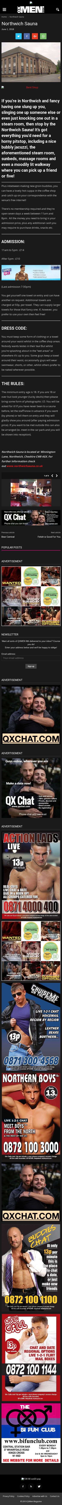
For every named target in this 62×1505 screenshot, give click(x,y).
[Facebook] (23, 1486)
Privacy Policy (8, 1496)
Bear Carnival (8, 536)
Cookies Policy (23, 1496)
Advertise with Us (39, 1496)
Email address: (9, 654)
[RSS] (31, 1486)
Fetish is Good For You (49, 536)
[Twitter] (39, 1486)
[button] (58, 9)
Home (4, 17)
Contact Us (54, 1496)
